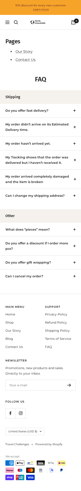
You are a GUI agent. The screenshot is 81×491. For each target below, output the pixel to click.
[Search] (16, 22)
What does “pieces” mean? (27, 229)
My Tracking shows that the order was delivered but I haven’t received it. (36, 160)
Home (10, 314)
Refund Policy (56, 322)
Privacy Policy (56, 314)
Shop (9, 322)
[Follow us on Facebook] (10, 413)
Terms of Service (58, 339)
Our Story (24, 51)
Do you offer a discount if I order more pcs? (36, 246)
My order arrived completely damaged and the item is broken (37, 179)
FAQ (48, 347)
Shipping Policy (57, 331)
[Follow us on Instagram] (21, 413)
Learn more (41, 9)
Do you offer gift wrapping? (28, 262)
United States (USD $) (22, 431)
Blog (9, 339)
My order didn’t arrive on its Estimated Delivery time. (37, 127)
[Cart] (73, 22)
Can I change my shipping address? (35, 196)
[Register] (69, 385)
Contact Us (26, 60)
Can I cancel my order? (24, 276)
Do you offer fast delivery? (26, 111)
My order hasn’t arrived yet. (27, 143)
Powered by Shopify (49, 444)
